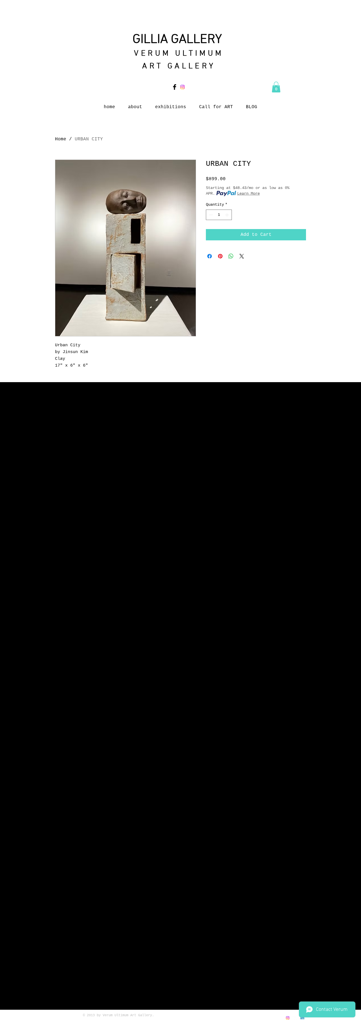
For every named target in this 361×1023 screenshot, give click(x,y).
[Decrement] (210, 215)
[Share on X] (241, 256)
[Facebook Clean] (295, 1018)
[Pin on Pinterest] (220, 256)
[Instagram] (182, 87)
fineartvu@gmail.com (246, 1020)
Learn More (248, 193)
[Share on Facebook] (209, 256)
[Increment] (227, 215)
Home (60, 139)
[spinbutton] (219, 215)
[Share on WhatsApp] (231, 256)
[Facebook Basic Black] (174, 87)
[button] (276, 87)
